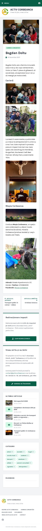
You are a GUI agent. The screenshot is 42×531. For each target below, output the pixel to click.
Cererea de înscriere (22, 384)
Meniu (6, 3)
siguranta (11, 466)
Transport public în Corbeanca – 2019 (24, 432)
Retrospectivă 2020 (21, 401)
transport (11, 459)
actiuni (10, 452)
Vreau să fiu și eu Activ (9, 515)
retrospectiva (23, 466)
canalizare (22, 459)
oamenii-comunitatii (13, 48)
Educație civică (7, 512)
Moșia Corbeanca (21, 288)
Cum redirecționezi (22, 339)
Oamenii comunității (27, 509)
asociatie (21, 452)
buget (31, 452)
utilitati (10, 463)
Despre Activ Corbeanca (10, 509)
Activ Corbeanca (21, 9)
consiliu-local (12, 455)
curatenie (25, 455)
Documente (18, 512)
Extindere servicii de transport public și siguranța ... (25, 416)
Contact (23, 515)
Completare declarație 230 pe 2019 (24, 409)
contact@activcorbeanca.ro (16, 373)
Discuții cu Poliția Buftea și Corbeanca (23, 424)
